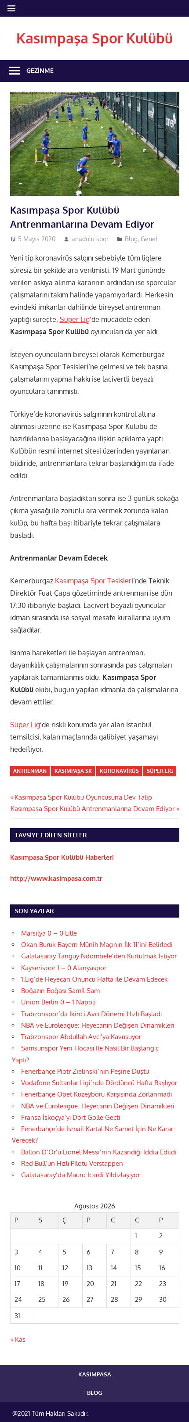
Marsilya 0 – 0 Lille (49, 933)
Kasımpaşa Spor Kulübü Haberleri (62, 857)
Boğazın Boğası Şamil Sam (60, 990)
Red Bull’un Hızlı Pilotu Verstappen (72, 1163)
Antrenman (30, 771)
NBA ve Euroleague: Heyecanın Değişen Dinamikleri (97, 1025)
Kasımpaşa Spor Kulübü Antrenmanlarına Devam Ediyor (92, 808)
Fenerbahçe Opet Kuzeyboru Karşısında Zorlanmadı (96, 1094)
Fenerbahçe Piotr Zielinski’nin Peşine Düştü (85, 1071)
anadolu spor (90, 239)
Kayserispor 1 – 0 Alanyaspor (63, 968)
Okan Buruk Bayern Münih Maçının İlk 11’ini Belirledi (97, 944)
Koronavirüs (119, 771)
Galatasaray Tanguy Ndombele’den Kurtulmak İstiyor (99, 956)
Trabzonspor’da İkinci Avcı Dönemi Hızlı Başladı (91, 1014)
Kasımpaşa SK (73, 771)
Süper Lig (75, 319)
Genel (149, 239)
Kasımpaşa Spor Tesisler (93, 580)
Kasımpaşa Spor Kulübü (94, 38)
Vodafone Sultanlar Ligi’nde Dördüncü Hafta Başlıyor (99, 1083)
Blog (131, 239)
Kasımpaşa (94, 1374)
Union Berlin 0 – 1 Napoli (58, 1002)
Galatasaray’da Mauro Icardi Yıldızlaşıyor (80, 1175)
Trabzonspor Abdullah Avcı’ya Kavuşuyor (81, 1037)
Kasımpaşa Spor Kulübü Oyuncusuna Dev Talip (83, 797)
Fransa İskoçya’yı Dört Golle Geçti (70, 1117)
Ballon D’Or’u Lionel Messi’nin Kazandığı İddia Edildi (99, 1152)
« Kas (17, 1339)
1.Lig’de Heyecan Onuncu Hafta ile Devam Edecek (94, 979)
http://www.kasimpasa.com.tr (56, 878)
